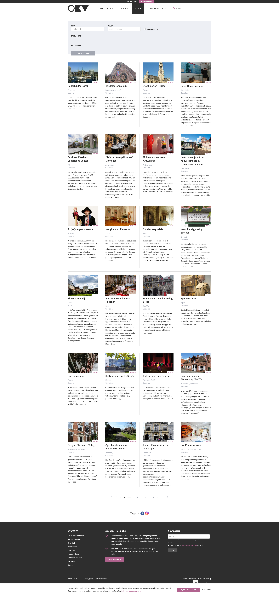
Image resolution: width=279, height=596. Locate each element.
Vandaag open (152, 29)
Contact (71, 565)
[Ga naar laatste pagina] (167, 497)
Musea (138, 8)
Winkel (179, 8)
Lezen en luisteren (104, 8)
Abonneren (147, 2)
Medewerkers (73, 554)
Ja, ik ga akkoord (188, 590)
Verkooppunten (74, 539)
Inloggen (133, 2)
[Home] (78, 8)
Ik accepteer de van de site (187, 545)
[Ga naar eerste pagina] (111, 497)
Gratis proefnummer (76, 536)
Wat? (73, 26)
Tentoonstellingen (157, 8)
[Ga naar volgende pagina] (163, 495)
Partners (71, 561)
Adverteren (72, 547)
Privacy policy (88, 578)
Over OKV (71, 550)
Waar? (110, 26)
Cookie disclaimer (101, 578)
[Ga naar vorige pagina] (116, 497)
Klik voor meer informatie (131, 591)
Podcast (124, 8)
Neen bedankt (206, 590)
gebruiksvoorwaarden (189, 545)
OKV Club (71, 543)
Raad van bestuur (75, 558)
